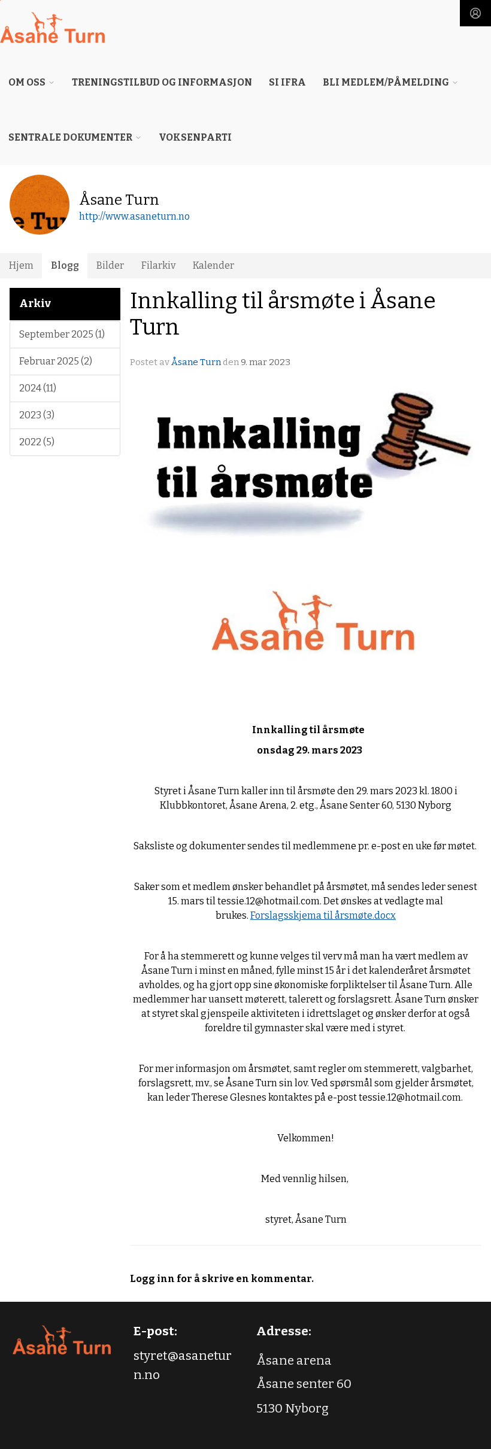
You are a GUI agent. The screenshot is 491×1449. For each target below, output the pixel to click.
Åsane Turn (196, 362)
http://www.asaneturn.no (134, 216)
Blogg (65, 265)
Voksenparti (195, 137)
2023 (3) (36, 415)
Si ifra (287, 82)
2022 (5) (36, 442)
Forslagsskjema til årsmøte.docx (323, 915)
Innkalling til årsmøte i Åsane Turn (283, 314)
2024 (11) (37, 388)
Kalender (213, 265)
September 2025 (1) (62, 334)
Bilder (110, 265)
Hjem (21, 265)
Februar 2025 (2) (55, 361)
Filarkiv (158, 265)
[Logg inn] (475, 13)
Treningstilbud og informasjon (162, 82)
